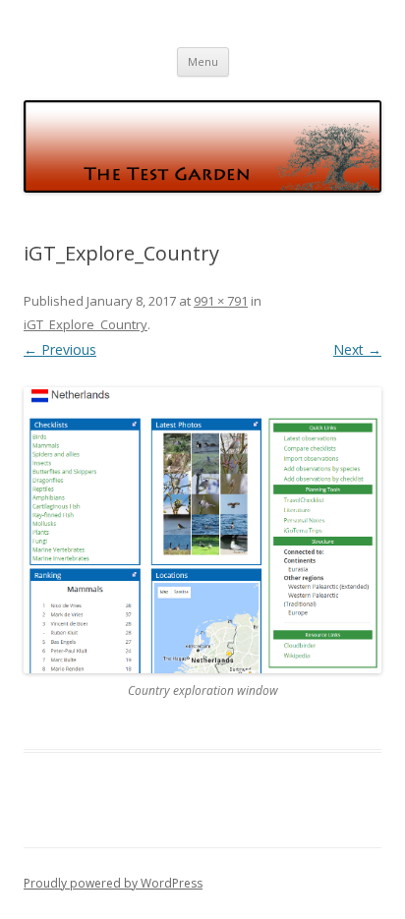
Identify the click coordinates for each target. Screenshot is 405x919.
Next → (357, 349)
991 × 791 (221, 301)
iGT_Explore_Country (85, 324)
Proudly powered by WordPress (113, 883)
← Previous (60, 349)
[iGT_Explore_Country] (202, 530)
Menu (203, 61)
